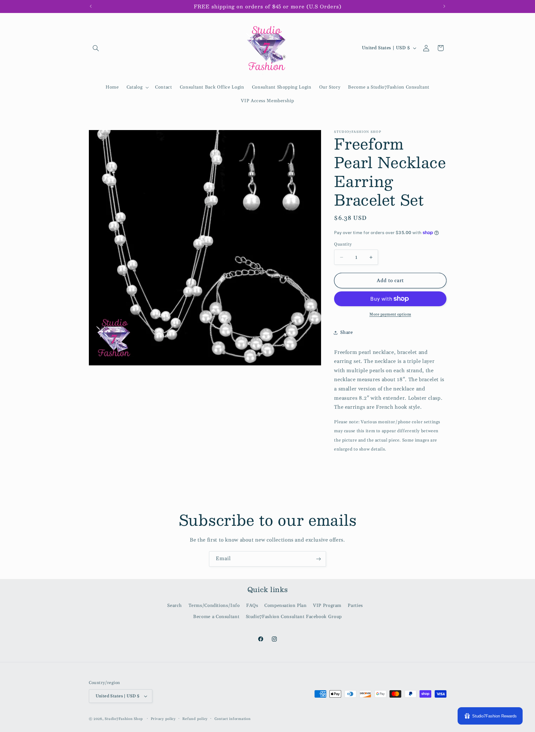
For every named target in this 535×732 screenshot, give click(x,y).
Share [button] (346, 332)
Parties (355, 605)
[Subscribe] (318, 558)
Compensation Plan (285, 605)
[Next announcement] (444, 6)
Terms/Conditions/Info (214, 605)
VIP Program (327, 605)
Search (174, 605)
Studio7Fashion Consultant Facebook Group (294, 617)
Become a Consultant (216, 617)
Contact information (233, 719)
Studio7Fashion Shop (124, 719)
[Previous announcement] (91, 6)
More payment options (390, 314)
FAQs (252, 605)
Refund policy (195, 719)
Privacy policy (163, 719)
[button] (96, 48)
